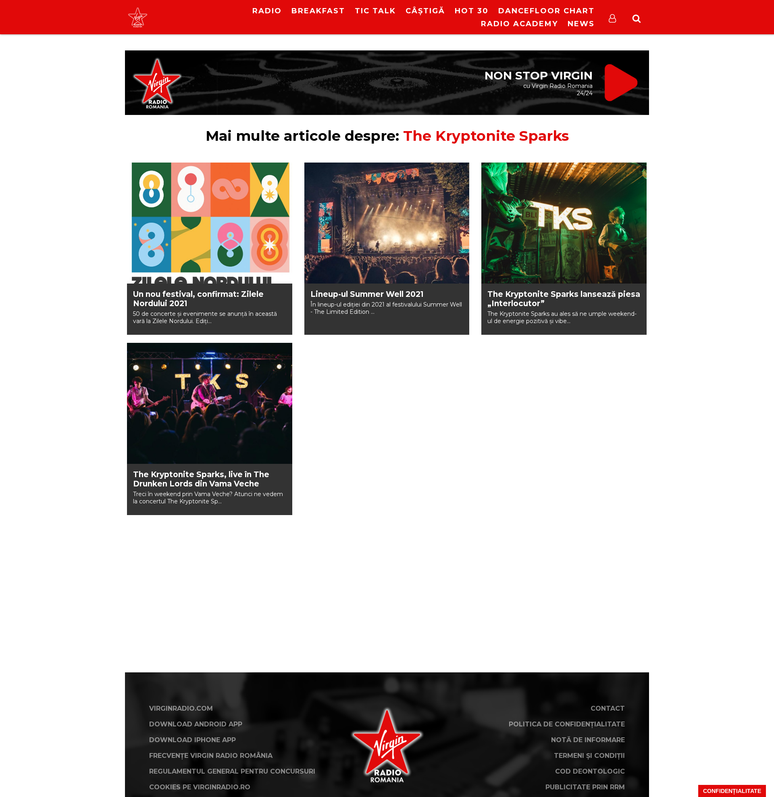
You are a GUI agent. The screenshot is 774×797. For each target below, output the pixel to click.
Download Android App (195, 724)
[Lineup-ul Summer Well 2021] (387, 223)
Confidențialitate (732, 791)
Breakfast (318, 10)
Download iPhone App (192, 740)
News (581, 23)
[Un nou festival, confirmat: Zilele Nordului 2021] (209, 223)
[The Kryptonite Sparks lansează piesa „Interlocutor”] (564, 223)
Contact (608, 708)
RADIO (267, 10)
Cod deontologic (590, 771)
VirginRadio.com (181, 708)
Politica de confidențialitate (567, 724)
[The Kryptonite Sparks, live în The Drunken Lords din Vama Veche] (209, 403)
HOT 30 (472, 10)
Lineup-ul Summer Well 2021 (367, 294)
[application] (205, 12)
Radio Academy (519, 23)
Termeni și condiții (589, 755)
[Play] (198, 17)
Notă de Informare (588, 740)
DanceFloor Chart (546, 10)
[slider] (213, 18)
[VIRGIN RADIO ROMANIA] (137, 17)
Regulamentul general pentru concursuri (232, 771)
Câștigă (425, 10)
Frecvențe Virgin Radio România (211, 755)
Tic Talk (375, 10)
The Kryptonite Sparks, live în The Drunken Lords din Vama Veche (201, 479)
